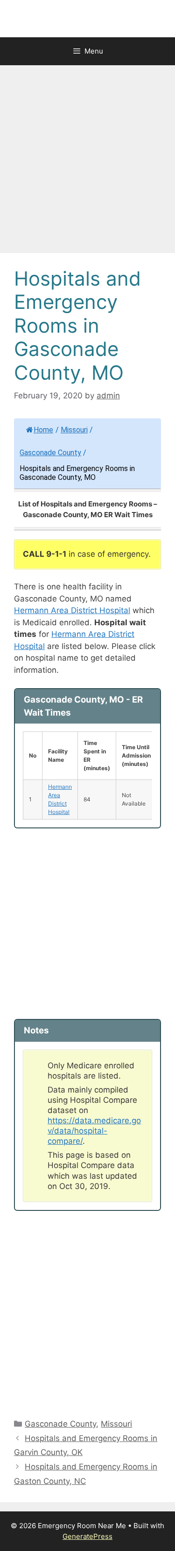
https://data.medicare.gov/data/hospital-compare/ (94, 1131)
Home (43, 429)
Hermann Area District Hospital (72, 610)
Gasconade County (50, 452)
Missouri (74, 429)
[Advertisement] (87, 162)
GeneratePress (87, 1536)
